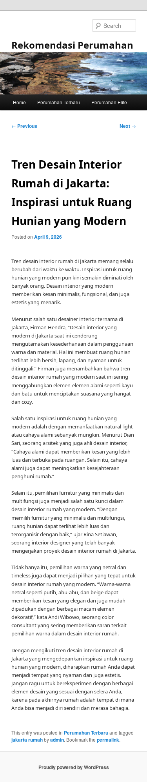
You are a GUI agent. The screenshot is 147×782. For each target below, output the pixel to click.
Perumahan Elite (109, 102)
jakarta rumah (27, 739)
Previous (24, 125)
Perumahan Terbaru (58, 102)
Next (128, 125)
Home (19, 102)
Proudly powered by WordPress (73, 767)
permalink (108, 739)
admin (57, 739)
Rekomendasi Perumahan (72, 44)
